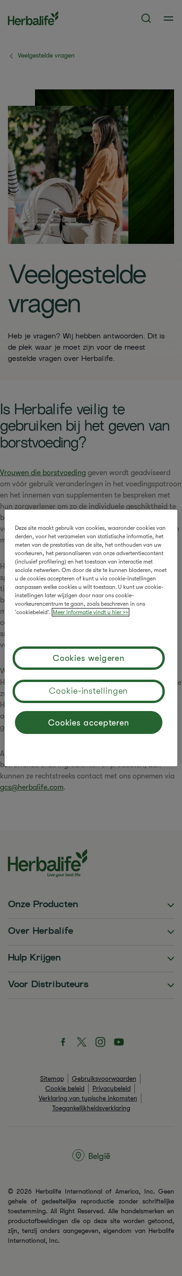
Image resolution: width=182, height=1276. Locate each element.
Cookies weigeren (89, 658)
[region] (91, 638)
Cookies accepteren (88, 722)
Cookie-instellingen (88, 691)
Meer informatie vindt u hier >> (90, 612)
